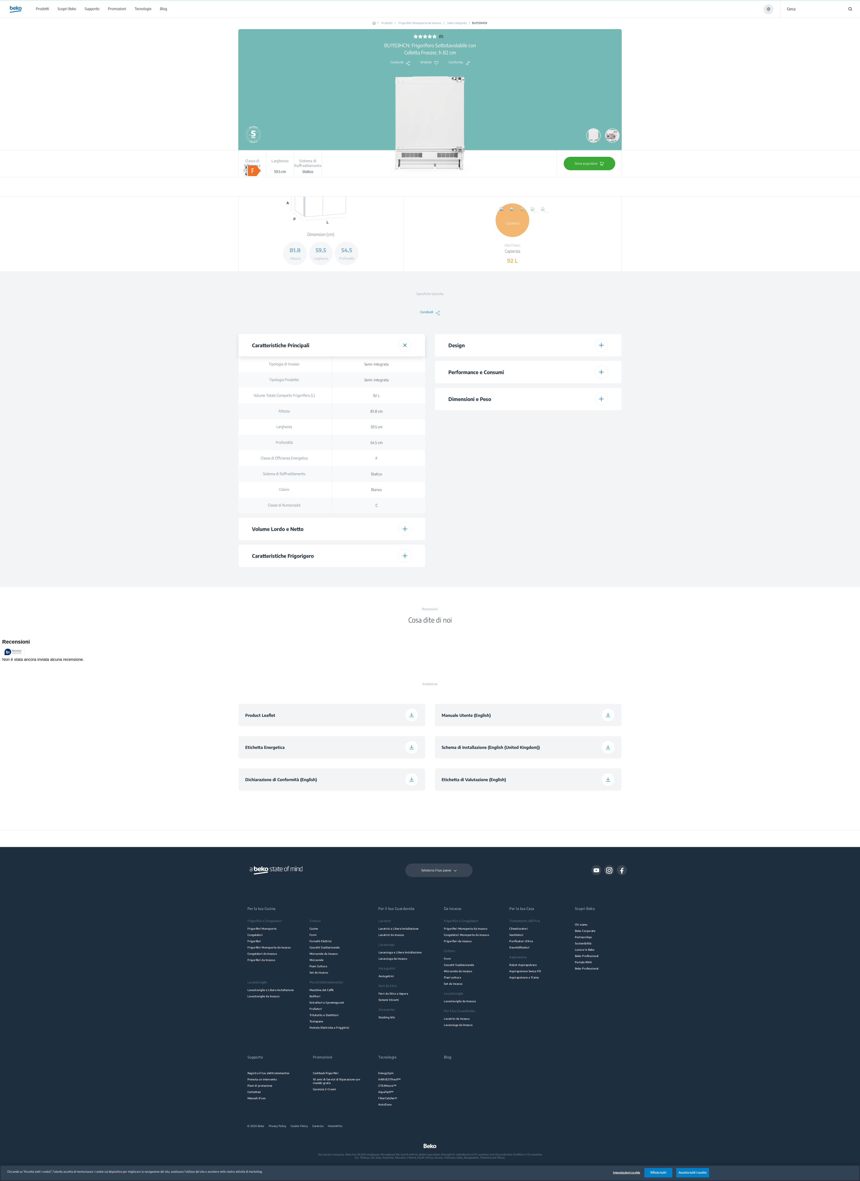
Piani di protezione (259, 1085)
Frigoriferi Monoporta (262, 928)
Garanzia (317, 1126)
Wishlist (426, 62)
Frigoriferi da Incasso (261, 960)
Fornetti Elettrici (320, 941)
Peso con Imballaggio (480, 527)
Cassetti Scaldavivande (325, 947)
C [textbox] (377, 505)
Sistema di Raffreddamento (284, 474)
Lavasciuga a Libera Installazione (400, 952)
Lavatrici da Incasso (391, 935)
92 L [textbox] (376, 395)
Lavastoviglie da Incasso (263, 996)
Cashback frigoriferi (325, 1073)
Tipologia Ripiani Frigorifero (284, 574)
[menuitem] (42, 9)
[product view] (593, 135)
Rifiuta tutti (658, 1172)
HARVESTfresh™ (389, 1079)
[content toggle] (405, 345)
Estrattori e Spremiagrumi (327, 1002)
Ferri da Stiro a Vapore (393, 993)
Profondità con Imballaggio (480, 512)
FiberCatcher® (387, 1098)
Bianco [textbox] (376, 489)
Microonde (316, 960)
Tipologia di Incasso (284, 364)
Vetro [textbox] (376, 575)
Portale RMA (583, 962)
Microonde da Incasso (324, 953)
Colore (284, 489)
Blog (448, 1057)
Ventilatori (516, 935)
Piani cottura (452, 977)
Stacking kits (386, 1017)
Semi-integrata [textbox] (376, 364)
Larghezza (284, 427)
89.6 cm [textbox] (573, 480)
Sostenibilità (583, 943)
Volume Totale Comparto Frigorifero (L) (284, 395)
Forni (313, 935)
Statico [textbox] (376, 474)
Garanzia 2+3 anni (324, 1089)
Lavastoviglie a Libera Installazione (270, 990)
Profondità (284, 442)
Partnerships (583, 937)
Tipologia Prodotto (284, 379)
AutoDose (384, 1104)
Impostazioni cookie (626, 1172)
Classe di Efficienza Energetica (284, 458)
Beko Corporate (585, 931)
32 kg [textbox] (573, 528)
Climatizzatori (518, 928)
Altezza (284, 411)
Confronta (456, 62)
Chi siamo (581, 924)
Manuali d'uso (256, 1098)
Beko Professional (587, 956)
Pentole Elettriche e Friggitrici (329, 1027)
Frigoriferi (254, 941)
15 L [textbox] (573, 548)
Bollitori (315, 996)
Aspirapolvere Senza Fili (525, 971)
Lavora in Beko (585, 949)
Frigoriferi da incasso (458, 941)
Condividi (397, 62)
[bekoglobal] (16, 9)
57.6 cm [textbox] (573, 512)
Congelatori (255, 935)
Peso (480, 465)
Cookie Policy (299, 1126)
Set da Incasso (319, 972)
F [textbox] (377, 458)
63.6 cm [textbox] (573, 496)
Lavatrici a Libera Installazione (398, 928)
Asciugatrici (386, 976)
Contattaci (254, 1092)
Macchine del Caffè (321, 990)
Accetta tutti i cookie (693, 1172)
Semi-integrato (457, 23)
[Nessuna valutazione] (426, 36)
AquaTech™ (385, 1092)
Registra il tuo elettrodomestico (268, 1073)
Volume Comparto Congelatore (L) (480, 547)
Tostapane (316, 1021)
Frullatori (316, 1009)
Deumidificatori (519, 947)
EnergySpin (385, 1073)
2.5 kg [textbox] (573, 563)
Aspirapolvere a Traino (524, 977)
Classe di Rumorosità (284, 505)
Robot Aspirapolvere (523, 965)
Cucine (314, 928)
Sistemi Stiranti (388, 1000)
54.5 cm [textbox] (376, 442)
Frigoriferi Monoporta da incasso (420, 23)
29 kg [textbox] (573, 465)
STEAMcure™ (387, 1085)
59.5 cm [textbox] (377, 427)
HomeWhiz (335, 1126)
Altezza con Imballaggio (480, 480)
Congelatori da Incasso (262, 953)
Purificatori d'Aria (521, 941)
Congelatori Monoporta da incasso (466, 935)
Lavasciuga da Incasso (392, 958)
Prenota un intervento (262, 1079)
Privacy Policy (277, 1126)
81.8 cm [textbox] (376, 411)
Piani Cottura (318, 966)
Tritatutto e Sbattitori (324, 1015)
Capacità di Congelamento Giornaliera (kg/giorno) (480, 563)
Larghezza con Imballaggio (480, 496)
